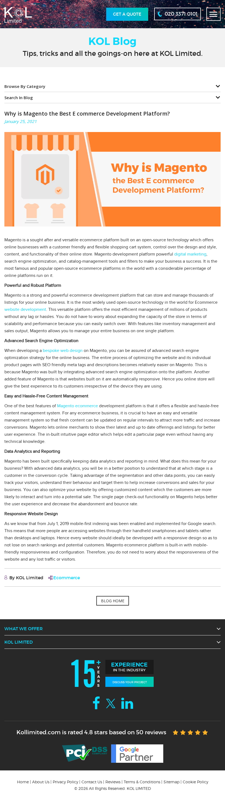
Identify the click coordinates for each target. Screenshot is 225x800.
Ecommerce (66, 577)
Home (23, 781)
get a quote (127, 14)
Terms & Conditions (142, 781)
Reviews (112, 781)
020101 (181, 14)
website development (25, 309)
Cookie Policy (195, 781)
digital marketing (190, 254)
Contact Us (91, 781)
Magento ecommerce (77, 405)
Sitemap (171, 781)
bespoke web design (63, 350)
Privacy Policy (65, 781)
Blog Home (112, 600)
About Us (40, 781)
